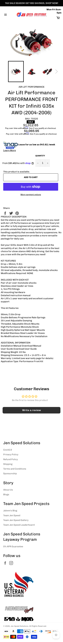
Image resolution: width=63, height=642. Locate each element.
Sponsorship (10, 473)
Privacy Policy (10, 454)
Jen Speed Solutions (19, 626)
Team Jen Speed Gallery (15, 520)
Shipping (7, 464)
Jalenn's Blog (10, 510)
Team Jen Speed (11, 515)
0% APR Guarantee (13, 546)
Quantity (40, 156)
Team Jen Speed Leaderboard (19, 525)
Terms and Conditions (14, 468)
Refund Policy (10, 459)
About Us (8, 489)
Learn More (9, 150)
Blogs (6, 494)
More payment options (31, 194)
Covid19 (7, 449)
